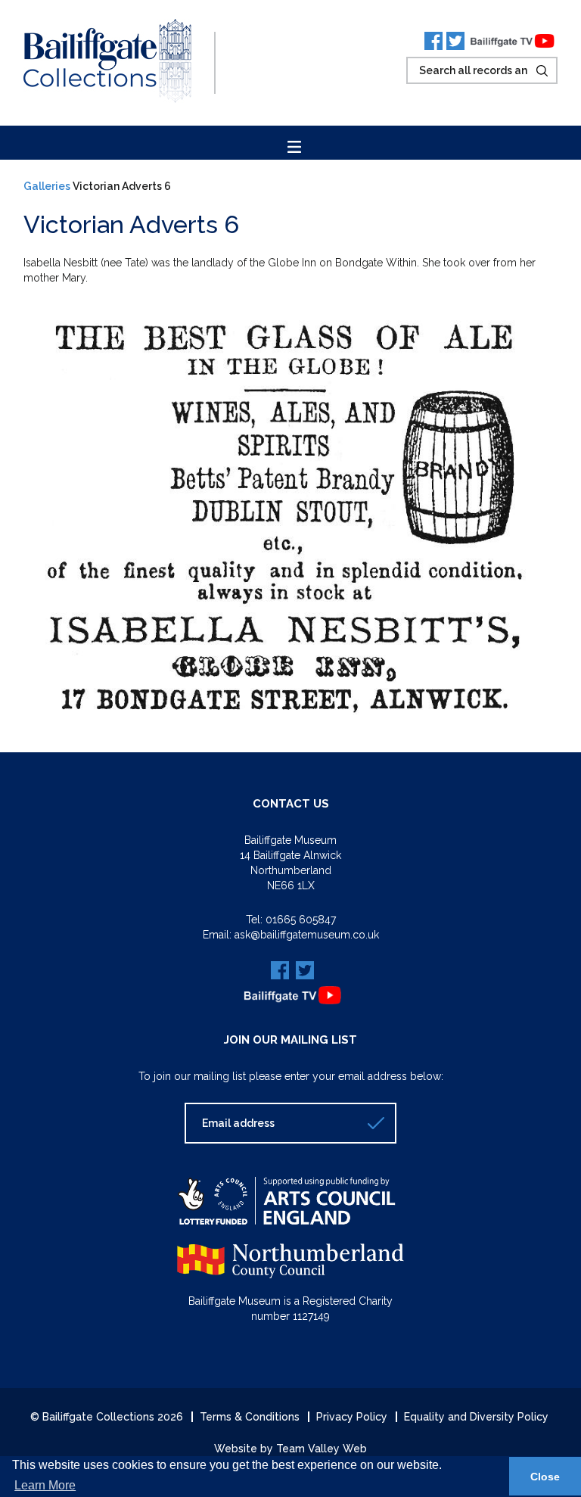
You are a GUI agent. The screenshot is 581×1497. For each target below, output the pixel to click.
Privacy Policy (351, 1417)
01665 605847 (301, 919)
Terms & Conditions (250, 1417)
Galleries (46, 186)
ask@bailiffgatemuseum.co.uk (307, 935)
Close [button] (545, 1477)
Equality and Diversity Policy (476, 1417)
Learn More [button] (45, 1485)
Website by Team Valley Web (290, 1449)
